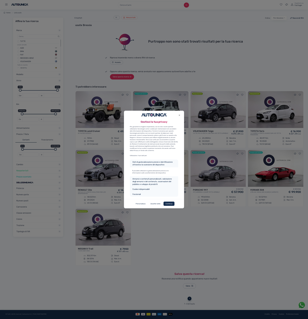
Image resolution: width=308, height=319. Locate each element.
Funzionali (136, 194)
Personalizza (140, 204)
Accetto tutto (155, 204)
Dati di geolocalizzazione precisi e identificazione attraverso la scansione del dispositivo (152, 163)
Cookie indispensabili (141, 189)
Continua (169, 204)
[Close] (179, 115)
